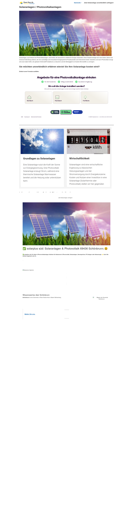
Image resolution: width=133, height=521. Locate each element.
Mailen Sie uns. (30, 314)
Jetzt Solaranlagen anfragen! (65, 197)
